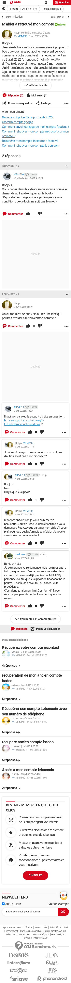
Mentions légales (41, 934)
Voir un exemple (58, 904)
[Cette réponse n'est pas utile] (39, 214)
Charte (21, 934)
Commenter (15, 213)
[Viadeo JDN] (52, 970)
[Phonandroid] (52, 978)
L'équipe (28, 927)
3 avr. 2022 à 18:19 (23, 306)
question (64, 2)
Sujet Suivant (58, 16)
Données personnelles (30, 931)
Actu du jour (13, 904)
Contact (64, 927)
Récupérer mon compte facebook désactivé (30, 141)
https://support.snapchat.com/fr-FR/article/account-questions (24, 422)
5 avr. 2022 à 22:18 (38, 36)
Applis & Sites (29, 8)
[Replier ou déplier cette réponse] (67, 165)
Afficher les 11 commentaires (38, 619)
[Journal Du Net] (52, 955)
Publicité (54, 927)
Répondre (22, 628)
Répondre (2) (15, 95)
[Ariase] (19, 978)
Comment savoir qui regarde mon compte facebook (35, 127)
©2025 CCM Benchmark (36, 938)
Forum (14, 8)
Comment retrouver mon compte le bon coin (30, 145)
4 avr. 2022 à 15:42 (24, 514)
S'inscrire (35, 875)
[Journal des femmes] (19, 955)
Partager (46, 103)
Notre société (41, 927)
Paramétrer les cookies (55, 931)
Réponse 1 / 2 (10, 165)
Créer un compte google (17, 122)
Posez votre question (20, 103)
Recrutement (12, 931)
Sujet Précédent (14, 16)
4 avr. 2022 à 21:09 (24, 558)
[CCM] (15, 2)
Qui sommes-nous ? (13, 927)
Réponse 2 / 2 (10, 294)
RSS (29, 934)
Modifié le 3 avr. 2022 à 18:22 (28, 178)
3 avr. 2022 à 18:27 (23, 410)
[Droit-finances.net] (52, 962)
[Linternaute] (19, 963)
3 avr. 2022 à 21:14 (24, 446)
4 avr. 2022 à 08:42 (24, 478)
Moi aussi (39, 95)
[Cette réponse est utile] (28, 214)
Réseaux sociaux (51, 8)
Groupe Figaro (58, 934)
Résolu (61, 24)
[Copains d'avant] (19, 970)
